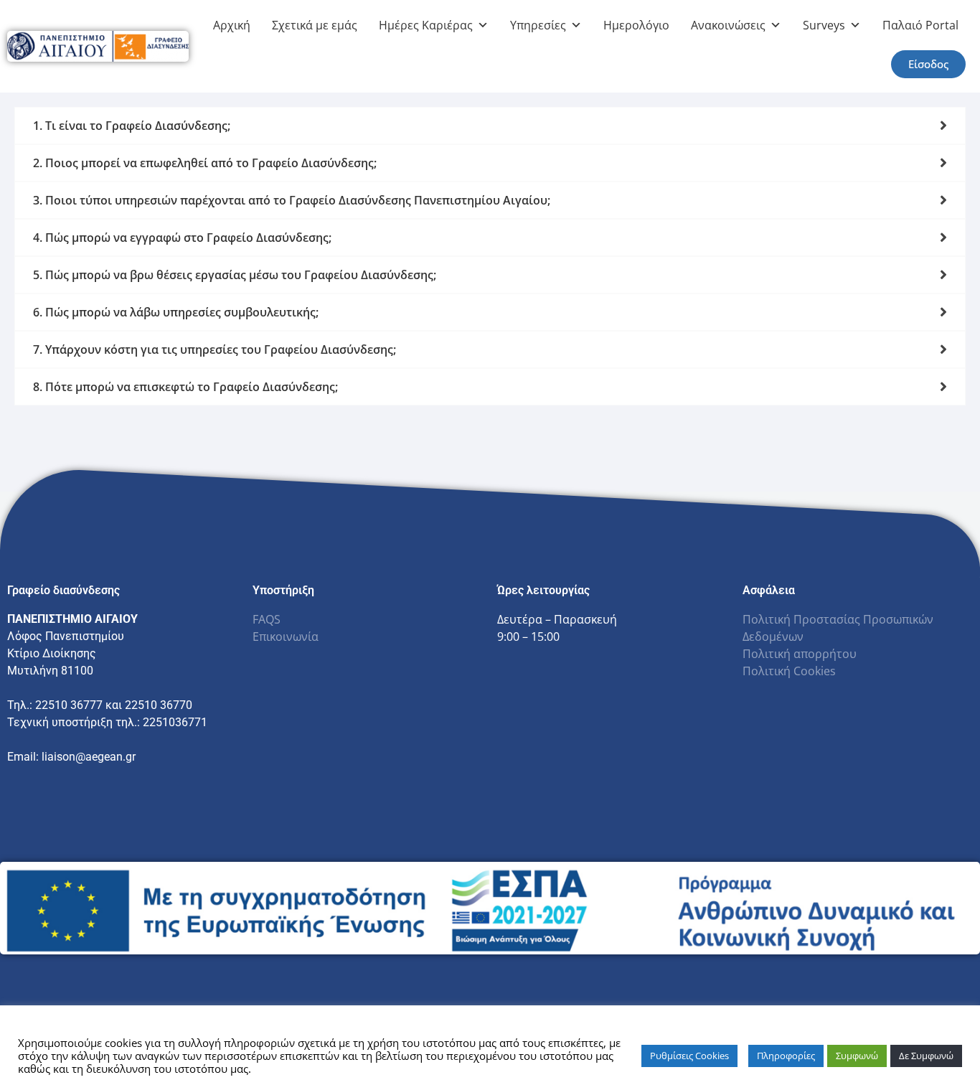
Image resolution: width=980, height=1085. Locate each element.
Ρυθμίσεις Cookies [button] (689, 1055)
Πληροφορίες (786, 1055)
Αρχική (231, 25)
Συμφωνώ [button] (857, 1055)
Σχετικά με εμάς (314, 25)
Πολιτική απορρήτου (800, 654)
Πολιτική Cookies (789, 671)
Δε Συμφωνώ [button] (926, 1055)
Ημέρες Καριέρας (426, 25)
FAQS (267, 619)
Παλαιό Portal (920, 25)
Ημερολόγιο (636, 25)
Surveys (824, 25)
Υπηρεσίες (538, 25)
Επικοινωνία (286, 636)
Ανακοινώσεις (728, 25)
